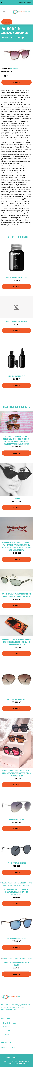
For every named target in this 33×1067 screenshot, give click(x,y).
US (3, 2)
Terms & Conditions (22, 1061)
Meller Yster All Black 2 (16, 863)
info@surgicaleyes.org (25, 2)
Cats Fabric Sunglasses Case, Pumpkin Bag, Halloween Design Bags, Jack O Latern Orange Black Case (16, 642)
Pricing (7, 22)
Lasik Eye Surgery (11, 1023)
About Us (8, 1027)
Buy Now (16, 82)
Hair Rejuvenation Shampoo (16, 321)
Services (7, 1031)
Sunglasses (14, 68)
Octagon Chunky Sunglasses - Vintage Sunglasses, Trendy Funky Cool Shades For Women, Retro (16, 773)
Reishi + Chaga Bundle (16, 376)
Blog (5, 1061)
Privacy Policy (13, 1063)
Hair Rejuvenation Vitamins (16, 277)
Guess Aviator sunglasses (16, 699)
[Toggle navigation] (3, 12)
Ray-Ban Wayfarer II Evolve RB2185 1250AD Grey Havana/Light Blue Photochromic (16, 892)
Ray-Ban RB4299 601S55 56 (16, 938)
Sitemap (22, 1063)
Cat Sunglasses (16, 498)
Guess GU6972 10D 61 (16, 819)
